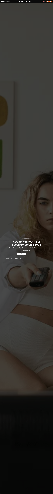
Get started (21, 253)
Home (19, 1)
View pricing (31, 253)
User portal (49, 1)
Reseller (29, 1)
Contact (33, 1)
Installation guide (24, 1)
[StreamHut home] (5, 1)
